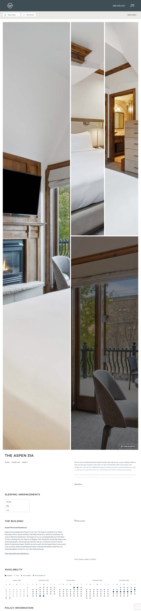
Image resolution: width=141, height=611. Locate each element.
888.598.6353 (119, 6)
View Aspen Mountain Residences (17, 553)
